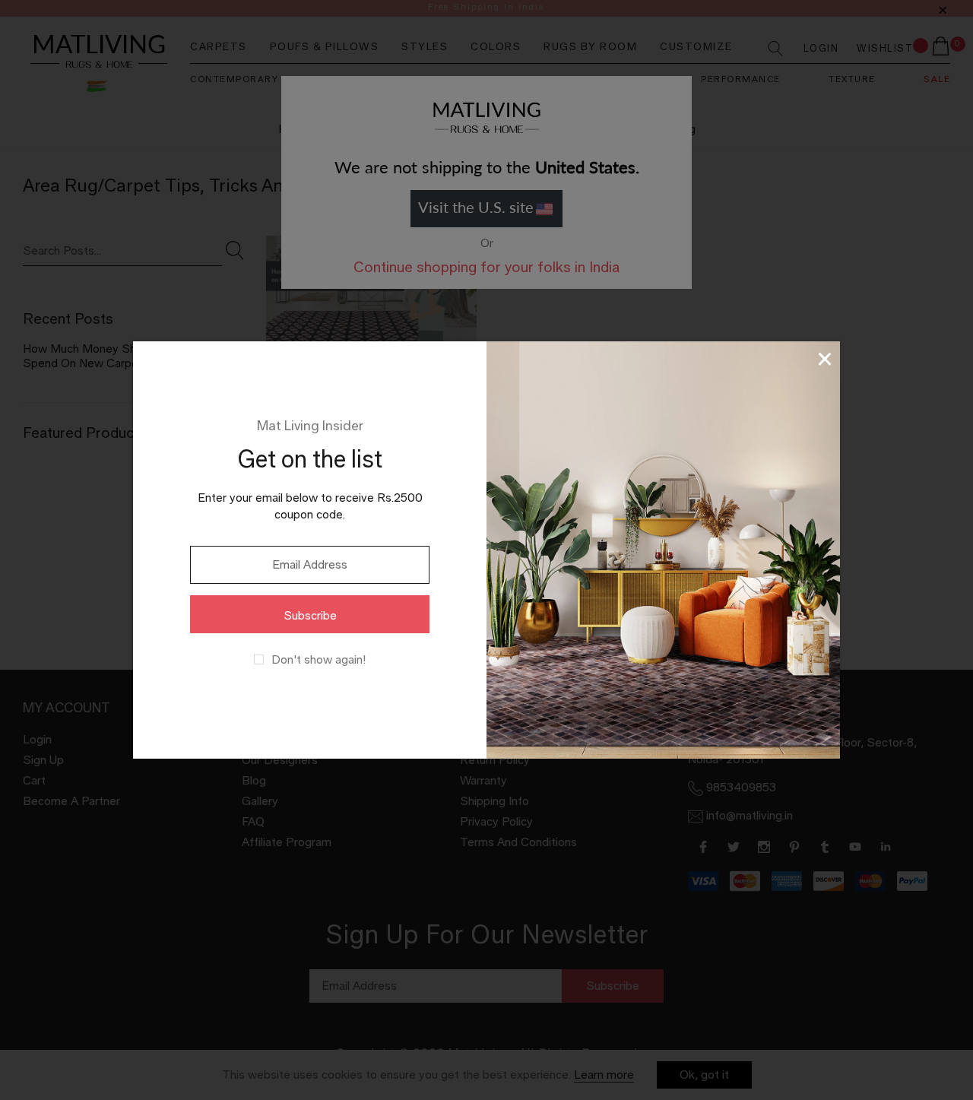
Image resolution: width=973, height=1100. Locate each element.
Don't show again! (318, 660)
